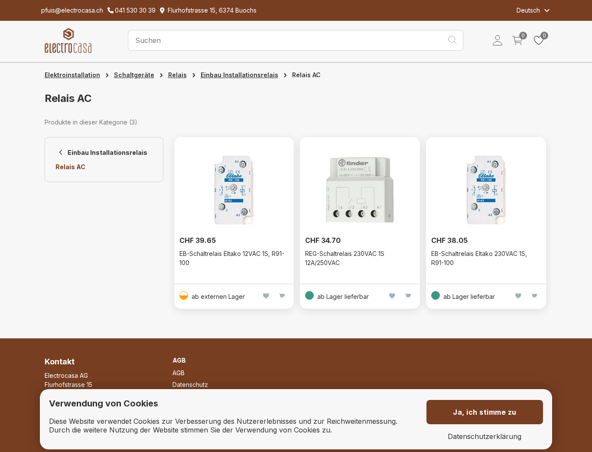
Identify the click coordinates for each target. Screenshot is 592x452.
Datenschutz (190, 384)
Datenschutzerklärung (484, 436)
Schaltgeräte (134, 75)
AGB (178, 373)
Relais (177, 75)
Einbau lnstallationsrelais (239, 75)
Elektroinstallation (72, 75)
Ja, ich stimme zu (485, 412)
